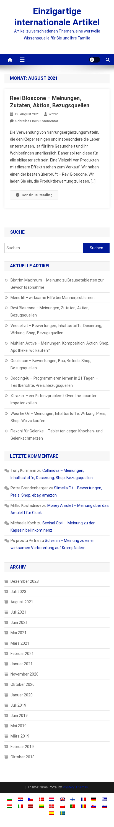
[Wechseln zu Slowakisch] (94, 806)
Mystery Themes (75, 787)
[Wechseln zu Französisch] (83, 798)
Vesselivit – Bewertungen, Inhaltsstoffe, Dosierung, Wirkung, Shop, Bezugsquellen (56, 329)
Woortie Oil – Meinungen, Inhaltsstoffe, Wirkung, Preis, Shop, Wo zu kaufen (58, 417)
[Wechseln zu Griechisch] (104, 798)
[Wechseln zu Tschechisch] (30, 798)
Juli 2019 (18, 705)
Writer (53, 114)
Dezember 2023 (25, 581)
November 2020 (24, 674)
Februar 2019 (22, 746)
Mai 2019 (19, 726)
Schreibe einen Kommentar (36, 121)
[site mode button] (94, 60)
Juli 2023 (18, 591)
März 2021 (20, 643)
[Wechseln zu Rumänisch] (83, 806)
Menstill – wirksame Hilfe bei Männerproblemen (53, 297)
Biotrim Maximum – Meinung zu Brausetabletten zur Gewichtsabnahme (57, 284)
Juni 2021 (19, 622)
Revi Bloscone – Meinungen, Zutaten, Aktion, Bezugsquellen (50, 311)
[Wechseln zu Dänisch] (41, 798)
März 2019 (20, 736)
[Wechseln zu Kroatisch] (20, 798)
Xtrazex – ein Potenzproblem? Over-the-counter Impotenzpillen (54, 399)
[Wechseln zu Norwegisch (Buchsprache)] (51, 806)
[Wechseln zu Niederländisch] (51, 798)
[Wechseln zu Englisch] (62, 798)
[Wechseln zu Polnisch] (62, 806)
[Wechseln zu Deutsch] (94, 798)
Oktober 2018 (23, 757)
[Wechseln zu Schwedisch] (62, 812)
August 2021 (22, 602)
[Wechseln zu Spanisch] (51, 812)
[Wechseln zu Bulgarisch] (9, 798)
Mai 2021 (19, 633)
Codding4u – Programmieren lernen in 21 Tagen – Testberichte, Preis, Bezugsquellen (54, 382)
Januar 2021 (22, 664)
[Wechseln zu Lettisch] (30, 806)
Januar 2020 (22, 695)
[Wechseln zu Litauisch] (41, 806)
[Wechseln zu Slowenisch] (104, 806)
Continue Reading (37, 195)
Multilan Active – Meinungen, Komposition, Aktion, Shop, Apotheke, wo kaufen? (60, 347)
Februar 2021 (22, 653)
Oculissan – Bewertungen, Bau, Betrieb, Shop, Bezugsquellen (51, 364)
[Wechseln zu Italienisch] (20, 806)
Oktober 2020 (23, 684)
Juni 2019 (19, 715)
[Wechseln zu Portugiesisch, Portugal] (73, 806)
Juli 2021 (18, 612)
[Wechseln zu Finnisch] (73, 798)
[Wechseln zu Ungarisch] (9, 806)
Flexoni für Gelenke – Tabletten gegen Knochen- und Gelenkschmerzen (57, 434)
